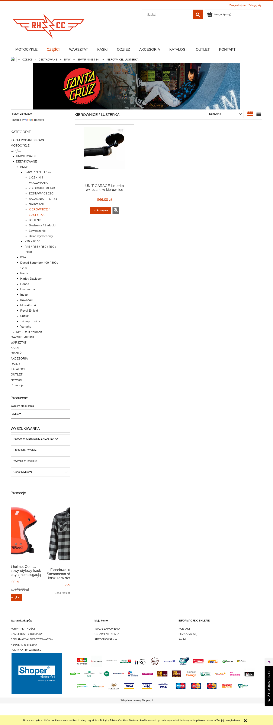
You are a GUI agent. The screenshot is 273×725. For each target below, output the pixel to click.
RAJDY (15, 363)
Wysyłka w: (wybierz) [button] (25, 460)
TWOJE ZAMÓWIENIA (107, 628)
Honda (24, 284)
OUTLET (17, 374)
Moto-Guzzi (28, 305)
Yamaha (25, 326)
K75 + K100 (32, 241)
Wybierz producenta (22, 405)
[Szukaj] (198, 14)
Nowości (16, 379)
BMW (24, 166)
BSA (23, 257)
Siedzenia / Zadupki (42, 225)
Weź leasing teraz (269, 686)
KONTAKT (184, 628)
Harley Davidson (31, 278)
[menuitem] (26, 49)
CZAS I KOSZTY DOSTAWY (27, 634)
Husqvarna (27, 289)
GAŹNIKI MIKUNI (22, 337)
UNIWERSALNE (27, 156)
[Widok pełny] (258, 114)
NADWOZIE (37, 204)
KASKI (15, 348)
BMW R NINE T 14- (38, 172)
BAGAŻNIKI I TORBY (43, 198)
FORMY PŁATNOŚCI (23, 628)
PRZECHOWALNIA (105, 639)
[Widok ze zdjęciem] (250, 114)
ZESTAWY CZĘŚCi (41, 193)
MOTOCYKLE (20, 145)
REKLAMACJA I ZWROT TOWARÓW (32, 639)
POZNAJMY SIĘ (188, 634)
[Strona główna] (49, 25)
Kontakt (183, 639)
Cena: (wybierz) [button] (22, 471)
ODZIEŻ (16, 353)
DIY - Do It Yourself (29, 332)
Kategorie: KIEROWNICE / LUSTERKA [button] (35, 438)
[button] (115, 210)
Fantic (24, 273)
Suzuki (24, 316)
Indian (24, 294)
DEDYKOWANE (26, 161)
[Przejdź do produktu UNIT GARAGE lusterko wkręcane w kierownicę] (104, 153)
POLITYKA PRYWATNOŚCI (26, 649)
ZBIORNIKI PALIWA (42, 188)
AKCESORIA (19, 358)
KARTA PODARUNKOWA (27, 140)
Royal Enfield (29, 310)
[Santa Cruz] (136, 86)
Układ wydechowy (41, 236)
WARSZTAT (18, 342)
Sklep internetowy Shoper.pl (136, 700)
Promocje (17, 385)
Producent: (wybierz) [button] (25, 449)
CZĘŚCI (16, 150)
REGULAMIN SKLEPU (24, 644)
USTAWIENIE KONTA (106, 634)
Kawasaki (26, 300)
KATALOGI (18, 369)
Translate (39, 119)
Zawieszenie (37, 230)
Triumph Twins (30, 321)
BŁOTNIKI (35, 220)
